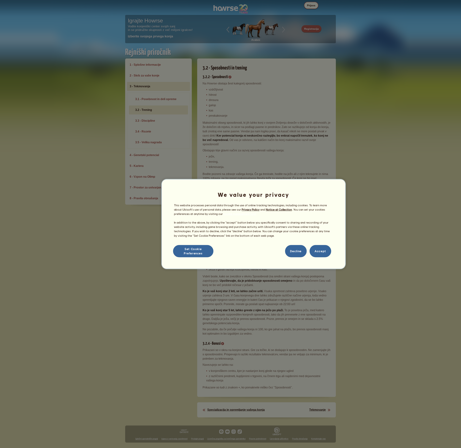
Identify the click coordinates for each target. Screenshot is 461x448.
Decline (296, 251)
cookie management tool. (239, 213)
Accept (320, 251)
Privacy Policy (250, 209)
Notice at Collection (279, 209)
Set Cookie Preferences (193, 251)
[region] (253, 224)
